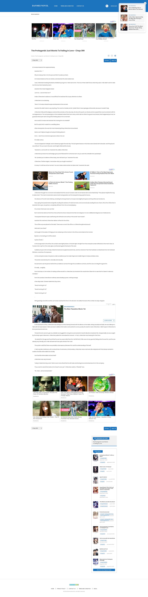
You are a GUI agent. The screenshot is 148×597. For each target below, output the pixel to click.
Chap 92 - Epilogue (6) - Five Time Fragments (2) (106, 514)
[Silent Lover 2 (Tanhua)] (95, 470)
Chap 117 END (103, 469)
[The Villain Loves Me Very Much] (95, 504)
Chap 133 (102, 553)
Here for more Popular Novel (104, 570)
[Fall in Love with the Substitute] (95, 541)
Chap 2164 (102, 495)
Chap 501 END (103, 458)
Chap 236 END (103, 562)
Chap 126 (102, 544)
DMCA (95, 588)
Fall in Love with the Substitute (107, 538)
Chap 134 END (103, 551)
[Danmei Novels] (40, 6)
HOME (56, 6)
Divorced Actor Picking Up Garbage (106, 560)
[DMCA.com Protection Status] (74, 584)
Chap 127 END (103, 540)
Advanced (114, 6)
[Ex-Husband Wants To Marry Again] (95, 458)
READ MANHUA (35, 14)
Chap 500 (102, 462)
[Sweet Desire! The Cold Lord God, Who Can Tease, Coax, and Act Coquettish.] (95, 490)
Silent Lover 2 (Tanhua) (105, 466)
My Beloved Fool (104, 549)
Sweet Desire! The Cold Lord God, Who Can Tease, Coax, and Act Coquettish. (107, 488)
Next (113, 60)
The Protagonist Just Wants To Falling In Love (46, 56)
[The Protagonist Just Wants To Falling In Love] (95, 529)
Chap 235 (102, 566)
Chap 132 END (103, 479)
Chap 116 (102, 471)
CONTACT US (80, 6)
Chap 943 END (103, 529)
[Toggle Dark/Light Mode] (115, 56)
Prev (107, 60)
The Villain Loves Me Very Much (107, 501)
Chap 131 (102, 481)
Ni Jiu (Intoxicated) (104, 512)
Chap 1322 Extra (103, 506)
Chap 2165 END (103, 491)
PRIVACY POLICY (61, 588)
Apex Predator (103, 477)
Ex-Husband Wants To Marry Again (107, 455)
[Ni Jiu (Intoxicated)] (95, 515)
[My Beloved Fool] (95, 552)
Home (32, 56)
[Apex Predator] (95, 480)
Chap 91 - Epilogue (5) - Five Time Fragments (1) (106, 520)
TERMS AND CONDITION (67, 6)
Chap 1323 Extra (103, 503)
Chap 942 (102, 533)
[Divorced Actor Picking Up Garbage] (95, 562)
